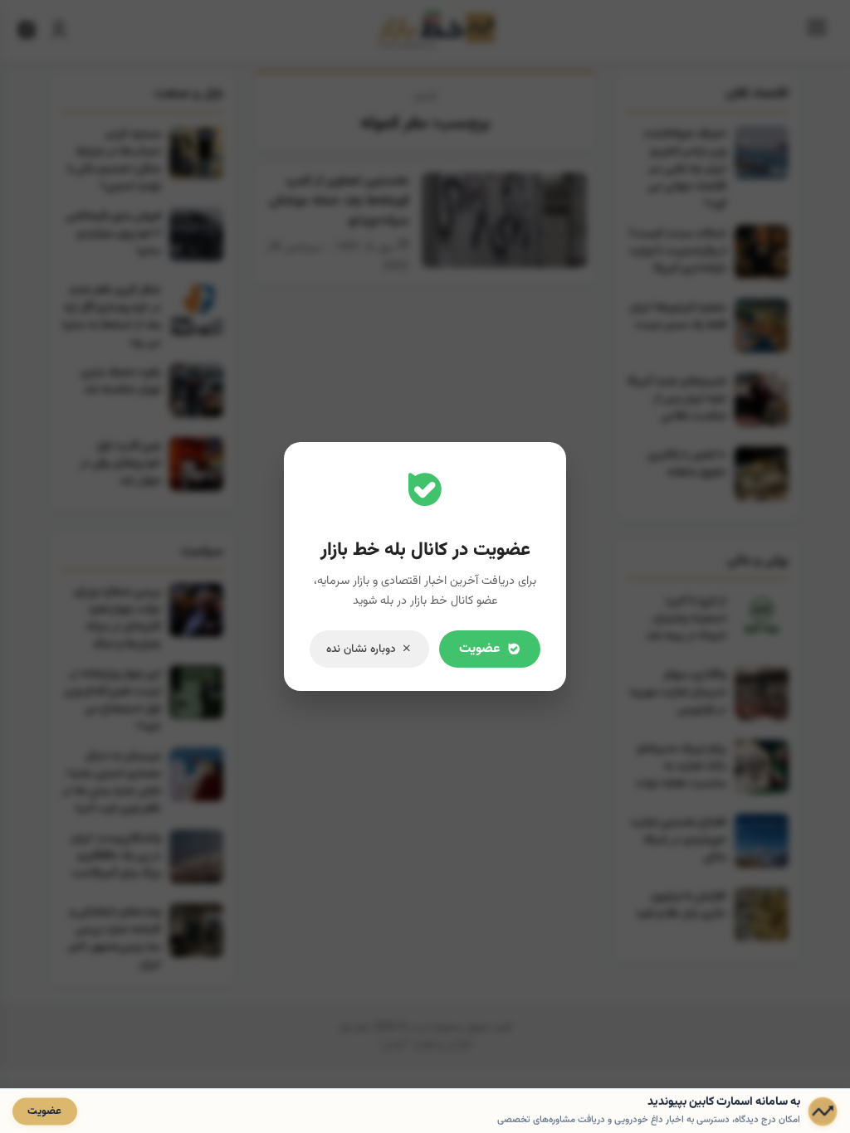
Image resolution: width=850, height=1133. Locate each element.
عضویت (480, 649)
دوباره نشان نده (361, 649)
